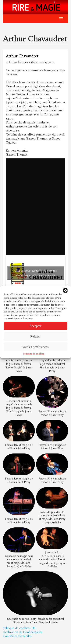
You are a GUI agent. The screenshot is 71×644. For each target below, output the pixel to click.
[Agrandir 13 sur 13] (63, 576)
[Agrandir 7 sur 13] (30, 458)
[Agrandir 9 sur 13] (30, 492)
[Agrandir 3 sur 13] (30, 381)
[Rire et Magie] (35, 7)
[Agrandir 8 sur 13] (63, 458)
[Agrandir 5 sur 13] (30, 425)
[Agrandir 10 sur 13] (63, 492)
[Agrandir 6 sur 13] (63, 425)
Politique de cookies (33, 353)
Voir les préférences (35, 347)
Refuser (35, 336)
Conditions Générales (17, 636)
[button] (65, 290)
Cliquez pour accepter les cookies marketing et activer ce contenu (35, 273)
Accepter (35, 326)
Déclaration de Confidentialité (22, 632)
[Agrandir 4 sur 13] (63, 381)
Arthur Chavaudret (22, 56)
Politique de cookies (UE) (20, 628)
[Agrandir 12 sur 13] (63, 532)
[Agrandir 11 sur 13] (30, 532)
